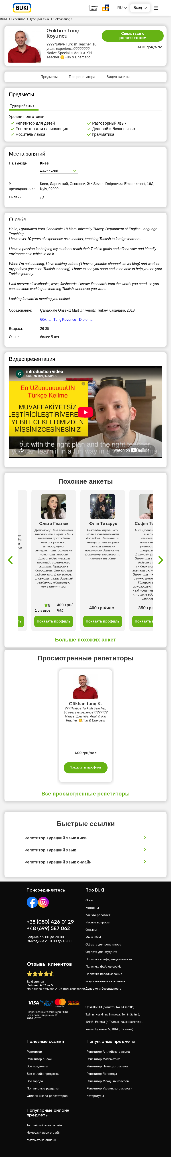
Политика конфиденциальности (109, 959)
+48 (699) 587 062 (48, 928)
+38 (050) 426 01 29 (50, 922)
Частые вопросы (98, 922)
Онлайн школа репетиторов (47, 1095)
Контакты (92, 907)
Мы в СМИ (93, 937)
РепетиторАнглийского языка (108, 1051)
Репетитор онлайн (40, 1059)
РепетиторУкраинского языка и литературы (109, 1092)
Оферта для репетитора (103, 944)
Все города (35, 1081)
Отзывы (91, 929)
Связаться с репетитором (132, 36)
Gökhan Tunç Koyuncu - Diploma (66, 319)
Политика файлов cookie (104, 966)
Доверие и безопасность (103, 988)
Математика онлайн (41, 1140)
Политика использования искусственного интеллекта (105, 977)
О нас (90, 900)
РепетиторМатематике (103, 1059)
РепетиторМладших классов (108, 1081)
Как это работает (98, 915)
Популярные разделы (43, 1088)
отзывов (48, 989)
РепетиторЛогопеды (102, 1073)
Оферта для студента (101, 952)
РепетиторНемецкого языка (107, 1066)
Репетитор (34, 1051)
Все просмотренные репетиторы (85, 794)
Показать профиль (54, 621)
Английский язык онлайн (45, 1125)
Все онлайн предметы (43, 1073)
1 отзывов (42, 610)
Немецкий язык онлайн (44, 1132)
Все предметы (37, 1066)
